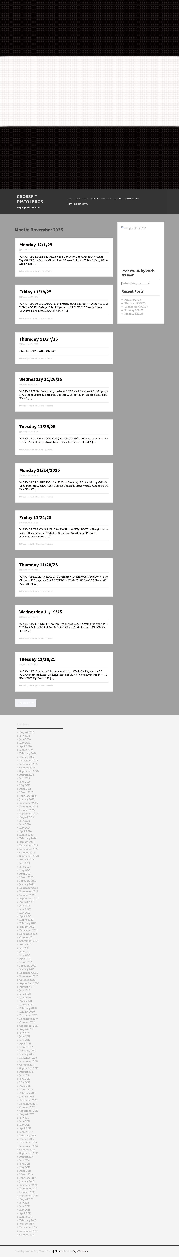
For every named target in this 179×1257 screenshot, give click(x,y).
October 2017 (27, 1107)
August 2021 (26, 944)
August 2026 (26, 732)
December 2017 (28, 1100)
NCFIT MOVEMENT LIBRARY (78, 204)
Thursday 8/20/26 (134, 303)
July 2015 (24, 1202)
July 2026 (24, 735)
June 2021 (24, 951)
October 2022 (27, 895)
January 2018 (26, 1096)
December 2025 (28, 760)
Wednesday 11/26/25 (40, 379)
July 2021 (24, 948)
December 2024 (28, 803)
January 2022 (26, 926)
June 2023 (25, 866)
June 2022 (25, 909)
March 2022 (26, 919)
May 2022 (25, 912)
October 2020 (27, 979)
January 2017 (26, 1139)
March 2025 (26, 792)
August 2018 (26, 1071)
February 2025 (27, 796)
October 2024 (27, 810)
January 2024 (27, 842)
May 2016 (24, 1167)
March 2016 (26, 1174)
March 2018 (26, 1089)
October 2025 (27, 767)
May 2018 (24, 1082)
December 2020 (28, 972)
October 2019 (27, 1022)
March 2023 (26, 877)
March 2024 (26, 834)
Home (70, 198)
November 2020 (28, 976)
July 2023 (24, 863)
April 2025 (25, 788)
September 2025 (29, 771)
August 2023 (26, 859)
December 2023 (28, 845)
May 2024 (25, 827)
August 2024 (26, 817)
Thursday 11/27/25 (38, 339)
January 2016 (26, 1181)
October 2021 (27, 937)
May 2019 (24, 1040)
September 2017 (28, 1110)
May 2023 (25, 870)
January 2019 (26, 1054)
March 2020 (26, 1004)
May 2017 (24, 1125)
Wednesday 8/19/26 (136, 306)
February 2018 (27, 1093)
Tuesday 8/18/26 (133, 310)
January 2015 (26, 1224)
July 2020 (24, 990)
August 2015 (26, 1199)
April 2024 (25, 831)
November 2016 (28, 1146)
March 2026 (26, 750)
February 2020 (28, 1008)
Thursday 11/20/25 (38, 565)
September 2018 (28, 1068)
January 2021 (26, 969)
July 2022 (24, 905)
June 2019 (24, 1036)
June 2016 (24, 1163)
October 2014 (27, 1234)
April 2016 (25, 1170)
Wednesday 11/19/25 (40, 612)
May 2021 (24, 955)
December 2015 (28, 1185)
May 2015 (24, 1209)
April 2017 (25, 1128)
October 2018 (27, 1064)
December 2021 (28, 930)
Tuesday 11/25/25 (37, 426)
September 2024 (29, 813)
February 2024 (28, 838)
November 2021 (28, 933)
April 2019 (25, 1043)
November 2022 (28, 891)
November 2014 (28, 1231)
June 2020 (25, 994)
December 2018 (28, 1057)
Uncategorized (27, 271)
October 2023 (27, 852)
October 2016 (27, 1149)
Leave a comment (45, 271)
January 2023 (26, 884)
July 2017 (24, 1117)
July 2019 (24, 1033)
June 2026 (25, 739)
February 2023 (27, 880)
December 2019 (28, 1015)
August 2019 (26, 1029)
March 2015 (26, 1216)
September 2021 (28, 941)
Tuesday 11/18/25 (37, 659)
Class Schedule (81, 198)
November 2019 (28, 1018)
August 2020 (26, 987)
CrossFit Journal (131, 198)
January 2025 (26, 799)
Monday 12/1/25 (35, 245)
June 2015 (24, 1206)
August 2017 (26, 1114)
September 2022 (29, 898)
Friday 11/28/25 (35, 292)
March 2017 (26, 1132)
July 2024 (24, 820)
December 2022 (28, 888)
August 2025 (26, 774)
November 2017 (28, 1103)
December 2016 (28, 1142)
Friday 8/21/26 (132, 299)
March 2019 (26, 1047)
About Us (95, 198)
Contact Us (106, 198)
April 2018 (25, 1086)
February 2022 (27, 923)
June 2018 (24, 1079)
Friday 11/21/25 (35, 517)
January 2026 (27, 757)
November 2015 (28, 1188)
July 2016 (24, 1160)
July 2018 (24, 1075)
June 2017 (24, 1121)
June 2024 (25, 824)
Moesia (68, 1251)
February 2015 (27, 1220)
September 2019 (28, 1025)
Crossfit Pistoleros (30, 199)
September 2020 (29, 983)
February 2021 (27, 965)
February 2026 (28, 753)
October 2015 (27, 1192)
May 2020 (25, 997)
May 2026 (25, 742)
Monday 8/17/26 (133, 313)
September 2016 (28, 1153)
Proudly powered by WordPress (34, 1251)
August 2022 (26, 902)
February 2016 (27, 1178)
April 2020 (25, 1001)
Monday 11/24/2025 (39, 470)
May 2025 (25, 785)
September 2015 (28, 1195)
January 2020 (27, 1011)
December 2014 (28, 1227)
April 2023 (25, 873)
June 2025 (25, 781)
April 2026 (25, 746)
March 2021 (26, 962)
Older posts (25, 703)
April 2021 (25, 958)
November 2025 (28, 764)
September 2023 (29, 856)
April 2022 (25, 916)
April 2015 (25, 1213)
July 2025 (24, 778)
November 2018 (28, 1061)
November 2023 (28, 849)
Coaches (117, 198)
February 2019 (27, 1050)
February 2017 (27, 1135)
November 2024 (28, 806)
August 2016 (26, 1156)
